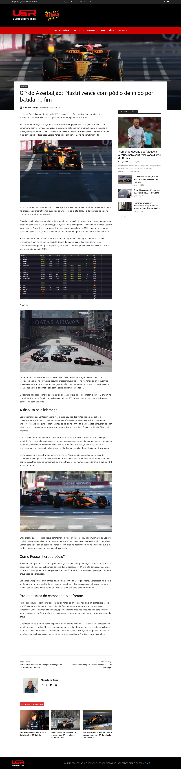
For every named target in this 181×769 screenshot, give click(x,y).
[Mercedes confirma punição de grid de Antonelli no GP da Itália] (34, 720)
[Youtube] (167, 1)
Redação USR (123, 162)
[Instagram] (164, 1)
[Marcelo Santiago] (21, 107)
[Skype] (51, 685)
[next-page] (124, 216)
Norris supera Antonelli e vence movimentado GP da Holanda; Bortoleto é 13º (63, 735)
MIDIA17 (146, 763)
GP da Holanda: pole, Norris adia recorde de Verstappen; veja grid (146, 179)
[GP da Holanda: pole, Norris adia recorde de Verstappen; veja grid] (125, 179)
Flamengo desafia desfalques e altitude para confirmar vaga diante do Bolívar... (139, 155)
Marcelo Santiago (31, 107)
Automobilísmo (25, 729)
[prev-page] (120, 216)
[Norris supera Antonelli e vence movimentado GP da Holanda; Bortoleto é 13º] (65, 720)
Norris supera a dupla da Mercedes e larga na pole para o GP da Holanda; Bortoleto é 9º (97, 735)
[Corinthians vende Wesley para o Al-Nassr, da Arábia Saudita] (125, 193)
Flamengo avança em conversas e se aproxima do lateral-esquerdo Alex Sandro (147, 205)
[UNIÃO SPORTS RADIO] (18, 763)
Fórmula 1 (24, 86)
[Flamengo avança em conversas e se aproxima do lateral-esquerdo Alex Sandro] (125, 206)
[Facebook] (42, 685)
